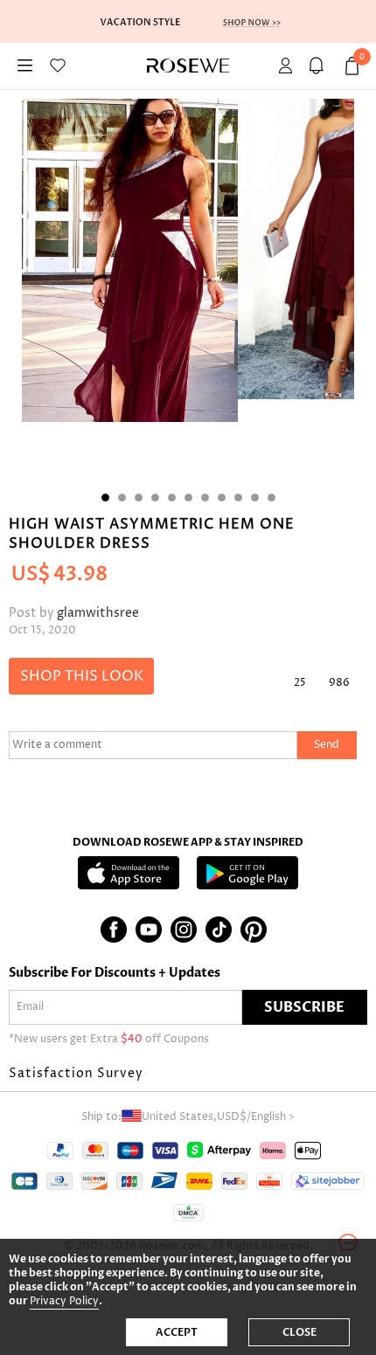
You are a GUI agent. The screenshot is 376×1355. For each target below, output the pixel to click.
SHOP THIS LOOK (81, 676)
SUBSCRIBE (304, 1007)
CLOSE (299, 1332)
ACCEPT (177, 1332)
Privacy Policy (64, 1301)
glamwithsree (98, 613)
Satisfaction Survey (76, 1073)
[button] (188, 1073)
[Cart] (319, 66)
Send (326, 744)
